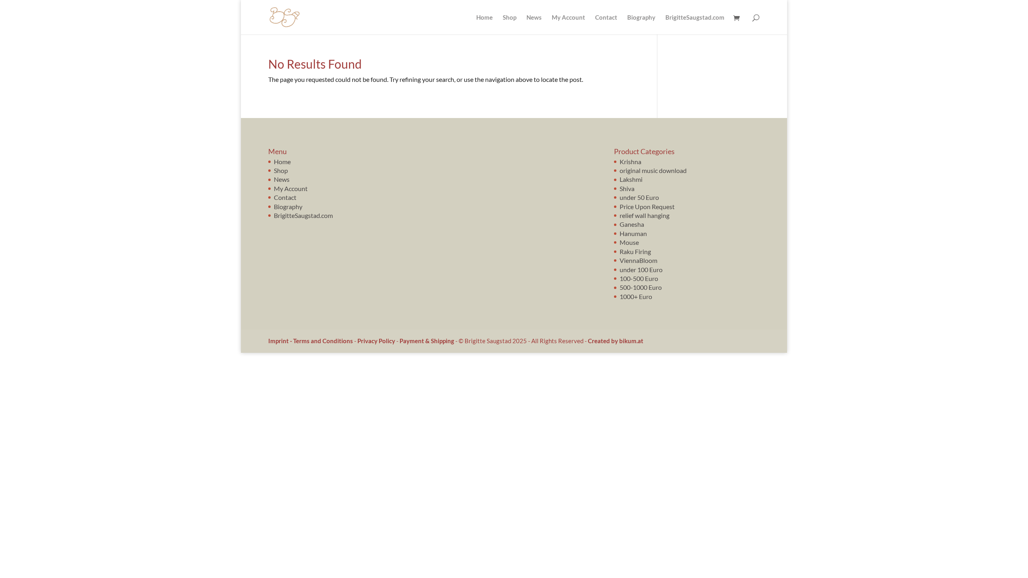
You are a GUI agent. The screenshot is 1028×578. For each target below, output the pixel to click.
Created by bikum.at (615, 340)
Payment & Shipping (427, 340)
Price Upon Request (647, 206)
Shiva (627, 188)
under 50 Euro (639, 197)
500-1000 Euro (641, 287)
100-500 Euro (639, 278)
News (534, 17)
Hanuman (633, 233)
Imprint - (280, 340)
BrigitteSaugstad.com (694, 17)
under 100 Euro (641, 269)
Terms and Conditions (323, 340)
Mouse (629, 242)
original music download (653, 170)
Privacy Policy (376, 340)
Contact (606, 17)
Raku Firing (635, 251)
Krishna (630, 161)
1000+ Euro (636, 296)
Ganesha (632, 224)
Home (484, 17)
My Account (568, 17)
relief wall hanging (644, 215)
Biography (641, 17)
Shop (509, 17)
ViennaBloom (638, 260)
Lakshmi (631, 179)
